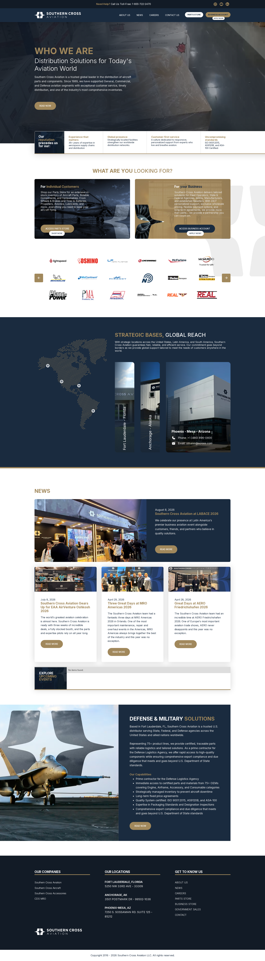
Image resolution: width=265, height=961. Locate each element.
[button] (39, 278)
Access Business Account (194, 228)
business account (218, 14)
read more (166, 549)
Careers (154, 15)
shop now (57, 233)
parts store (194, 14)
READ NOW (45, 105)
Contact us (172, 15)
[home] (58, 15)
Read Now (140, 826)
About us (124, 15)
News (140, 15)
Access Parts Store (57, 228)
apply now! (218, 18)
